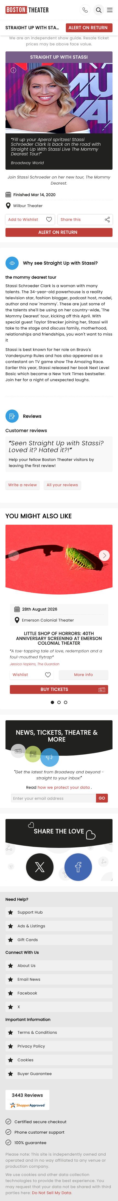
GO (102, 798)
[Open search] (98, 9)
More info (83, 674)
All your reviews (62, 485)
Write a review (22, 485)
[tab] (52, 702)
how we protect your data (64, 787)
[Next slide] (104, 555)
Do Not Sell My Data (51, 1192)
